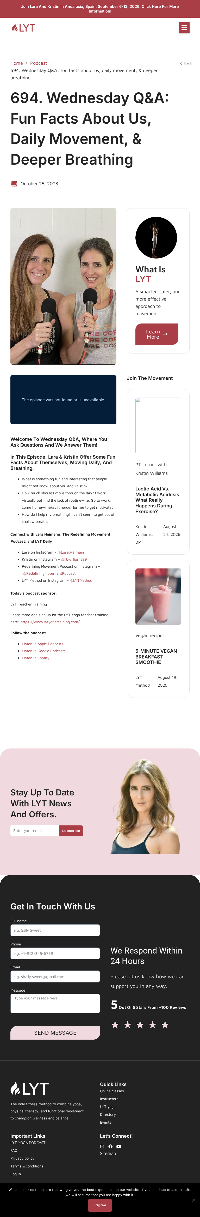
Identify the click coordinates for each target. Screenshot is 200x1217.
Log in (15, 1174)
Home (16, 63)
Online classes (112, 1091)
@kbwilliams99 (74, 559)
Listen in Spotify (35, 658)
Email (15, 967)
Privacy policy (22, 1158)
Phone (15, 944)
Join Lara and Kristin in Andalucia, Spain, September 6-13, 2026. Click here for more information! (100, 9)
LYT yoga (108, 1106)
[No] (193, 1200)
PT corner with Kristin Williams (151, 469)
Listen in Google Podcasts (44, 651)
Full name (18, 921)
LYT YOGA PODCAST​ (28, 1142)
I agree (100, 1205)
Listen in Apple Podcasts (42, 644)
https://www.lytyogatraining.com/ (50, 622)
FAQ (13, 1150)
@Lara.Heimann (71, 552)
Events (105, 1122)
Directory (108, 1114)
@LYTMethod (81, 580)
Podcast (38, 63)
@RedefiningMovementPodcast (49, 573)
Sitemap (108, 1153)
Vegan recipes (150, 635)
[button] (184, 27)
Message (17, 990)
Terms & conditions (26, 1166)
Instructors (109, 1098)
